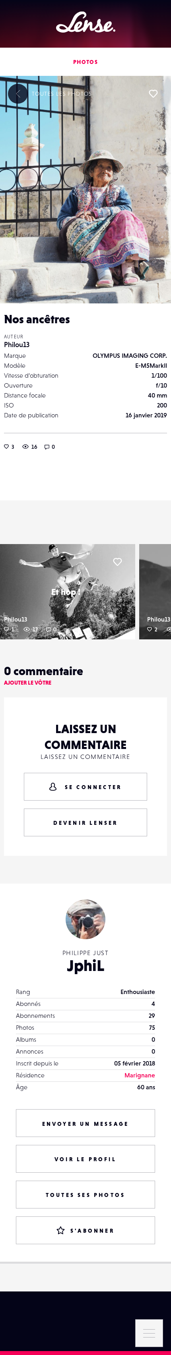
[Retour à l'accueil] (85, 22)
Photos (85, 62)
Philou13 (16, 344)
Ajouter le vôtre (27, 682)
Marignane (139, 1075)
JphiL (85, 965)
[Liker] (153, 94)
